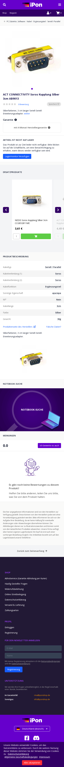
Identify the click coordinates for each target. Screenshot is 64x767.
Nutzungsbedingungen (50, 661)
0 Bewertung (23, 104)
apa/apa (56, 293)
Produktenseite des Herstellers (17, 326)
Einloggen (9, 627)
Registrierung (11, 632)
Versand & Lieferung (14, 605)
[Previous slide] (6, 210)
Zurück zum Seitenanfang (30, 551)
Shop (4, 13)
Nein (58, 299)
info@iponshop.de (42, 699)
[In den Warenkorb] (36, 236)
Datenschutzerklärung (15, 599)
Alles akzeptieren (32, 762)
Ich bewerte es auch (49, 445)
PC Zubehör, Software (16, 21)
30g (59, 319)
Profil (8, 621)
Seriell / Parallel (53, 21)
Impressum (44, 756)
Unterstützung (14, 680)
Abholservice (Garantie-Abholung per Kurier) (26, 578)
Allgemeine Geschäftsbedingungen (21, 756)
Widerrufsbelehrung (14, 589)
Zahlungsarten (12, 610)
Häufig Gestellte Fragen (16, 583)
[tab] (32, 89)
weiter (27, 113)
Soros (58, 273)
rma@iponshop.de (42, 695)
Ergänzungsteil (39, 21)
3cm (59, 306)
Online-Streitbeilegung (15, 594)
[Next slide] (58, 210)
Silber (58, 312)
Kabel (29, 21)
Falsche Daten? (53, 326)
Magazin (13, 13)
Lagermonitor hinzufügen (17, 156)
